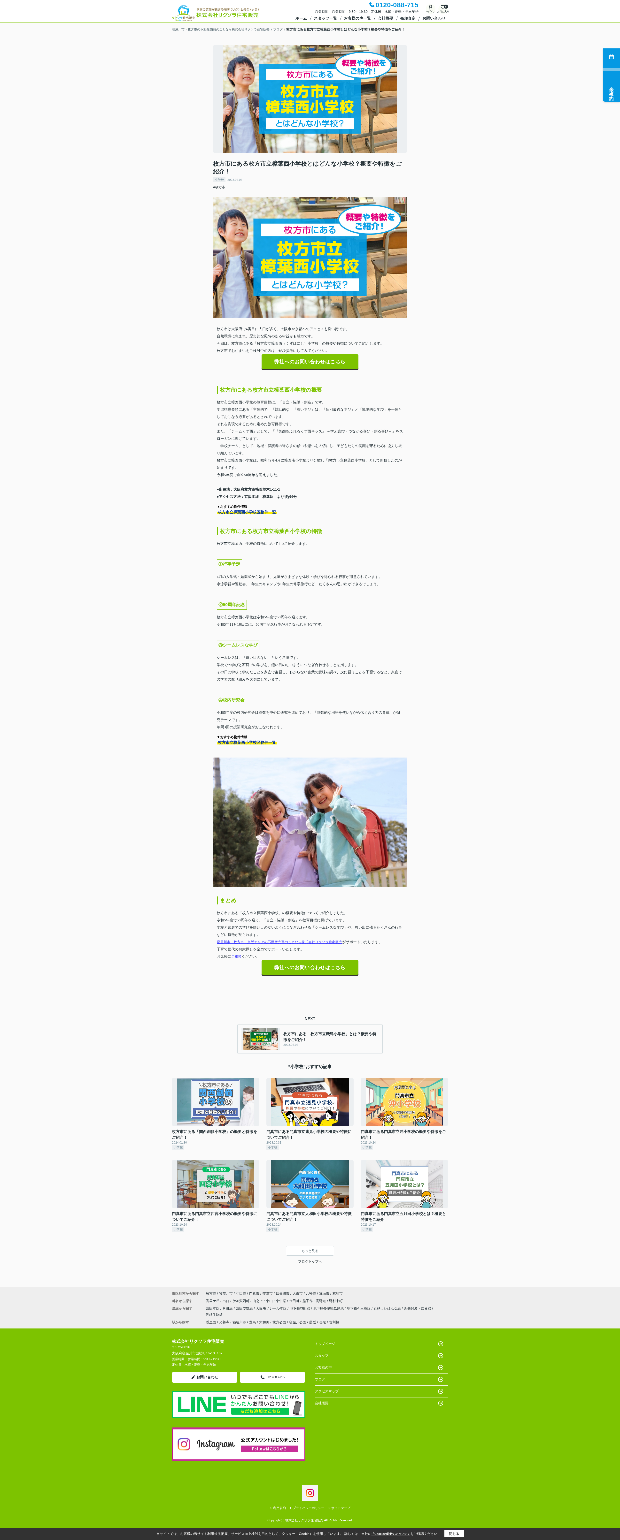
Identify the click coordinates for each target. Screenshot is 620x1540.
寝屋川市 (226, 1293)
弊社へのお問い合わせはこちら (310, 361)
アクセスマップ (327, 1391)
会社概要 (385, 18)
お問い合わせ (434, 18)
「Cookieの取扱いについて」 (391, 1534)
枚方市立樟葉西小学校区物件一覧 (247, 512)
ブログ (320, 1379)
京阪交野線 (245, 1308)
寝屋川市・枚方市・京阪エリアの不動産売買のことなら (259, 942)
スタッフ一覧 (325, 18)
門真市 (254, 1293)
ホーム (301, 18)
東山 (270, 1301)
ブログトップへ (310, 1261)
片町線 (228, 1308)
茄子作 (308, 1301)
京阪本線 (213, 1308)
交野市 (268, 1293)
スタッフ (321, 1356)
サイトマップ (340, 1508)
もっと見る (310, 1251)
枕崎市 (338, 1293)
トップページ (325, 1344)
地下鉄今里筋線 (359, 1308)
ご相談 (236, 956)
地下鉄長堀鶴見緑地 (329, 1308)
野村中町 (336, 1301)
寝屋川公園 (297, 1322)
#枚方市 (219, 187)
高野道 (321, 1301)
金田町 (294, 1301)
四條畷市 (282, 1293)
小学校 (219, 180)
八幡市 (311, 1293)
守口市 (241, 1293)
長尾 (322, 1322)
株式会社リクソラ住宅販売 (322, 942)
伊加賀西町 (241, 1301)
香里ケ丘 (213, 1301)
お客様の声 (323, 1367)
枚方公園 (279, 1322)
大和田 (264, 1322)
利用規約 (279, 1508)
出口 (226, 1301)
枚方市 (211, 1293)
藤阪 (312, 1322)
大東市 (298, 1293)
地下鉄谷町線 (300, 1308)
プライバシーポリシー (308, 1508)
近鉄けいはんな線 (388, 1308)
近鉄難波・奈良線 (418, 1308)
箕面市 (324, 1293)
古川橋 (334, 1322)
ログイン (430, 11)
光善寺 (224, 1322)
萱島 (252, 1322)
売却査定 (408, 18)
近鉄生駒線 (214, 1315)
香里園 (211, 1322)
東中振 (281, 1301)
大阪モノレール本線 (271, 1308)
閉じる (454, 1534)
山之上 (258, 1301)
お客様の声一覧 (357, 18)
